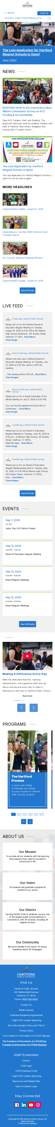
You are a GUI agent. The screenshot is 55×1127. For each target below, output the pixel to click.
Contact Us (26, 1005)
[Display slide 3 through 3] (24, 814)
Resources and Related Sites (26, 1081)
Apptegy (33, 1123)
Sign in (44, 13)
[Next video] (34, 708)
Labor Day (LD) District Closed (21, 528)
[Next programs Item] (30, 821)
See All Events (28, 624)
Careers (26, 1060)
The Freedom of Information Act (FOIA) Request (26, 1035)
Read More (29, 337)
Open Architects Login (26, 1086)
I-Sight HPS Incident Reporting (26, 1020)
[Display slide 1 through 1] (13, 814)
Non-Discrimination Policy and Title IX (26, 1025)
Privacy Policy (26, 1030)
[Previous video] (21, 708)
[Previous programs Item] (23, 821)
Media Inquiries (26, 1010)
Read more (27, 696)
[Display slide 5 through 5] (36, 814)
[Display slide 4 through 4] (30, 814)
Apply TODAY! (10, 60)
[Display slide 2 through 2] (19, 814)
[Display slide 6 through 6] (41, 814)
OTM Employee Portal (26, 1071)
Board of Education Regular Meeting (24, 554)
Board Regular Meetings (18, 580)
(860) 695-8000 (30, 999)
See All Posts (27, 290)
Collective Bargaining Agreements (26, 1015)
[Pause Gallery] (50, 42)
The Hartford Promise (22, 778)
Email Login (26, 1065)
